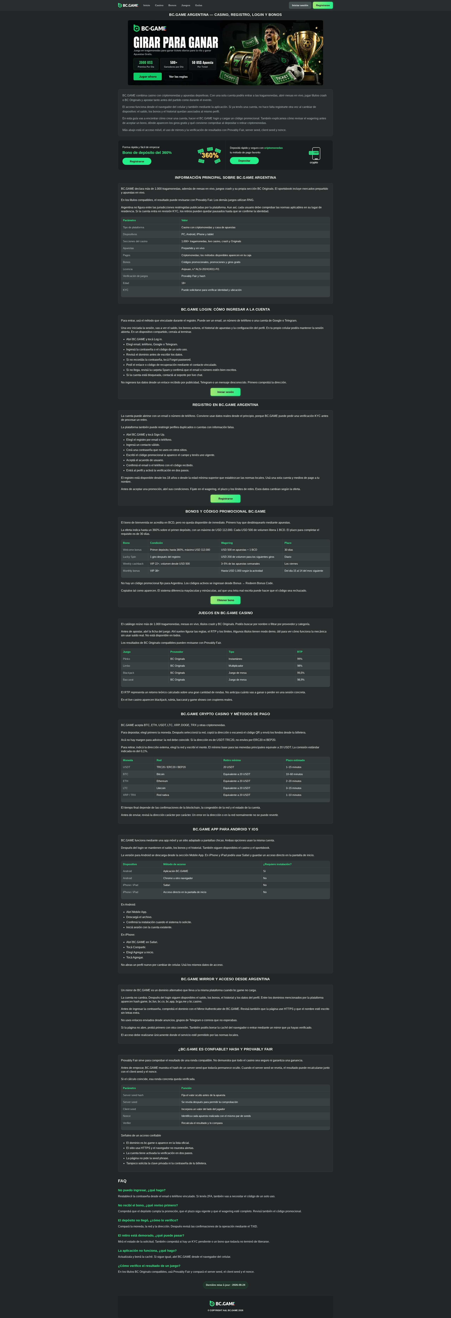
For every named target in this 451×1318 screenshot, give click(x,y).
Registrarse (323, 5)
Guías (198, 5)
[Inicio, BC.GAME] (128, 5)
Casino (159, 5)
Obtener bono (225, 600)
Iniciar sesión (300, 5)
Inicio (146, 5)
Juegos (185, 5)
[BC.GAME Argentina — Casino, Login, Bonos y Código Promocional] (225, 52)
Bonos (172, 5)
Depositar (244, 160)
